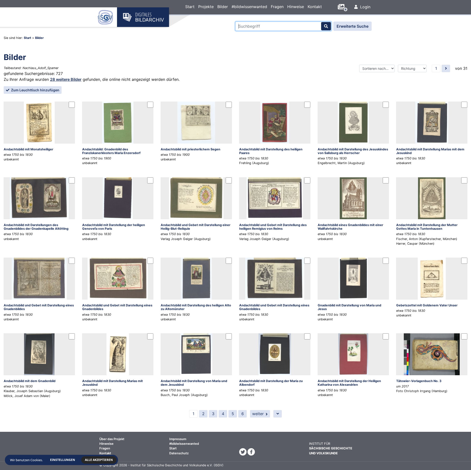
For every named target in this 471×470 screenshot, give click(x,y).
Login (364, 6)
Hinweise (295, 6)
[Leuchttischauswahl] (343, 6)
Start (190, 6)
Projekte (206, 6)
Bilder (222, 6)
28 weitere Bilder (65, 79)
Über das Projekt (111, 439)
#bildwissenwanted (249, 6)
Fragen (277, 6)
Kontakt (315, 6)
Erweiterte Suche (352, 26)
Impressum (177, 439)
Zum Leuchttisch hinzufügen (34, 90)
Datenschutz (179, 453)
